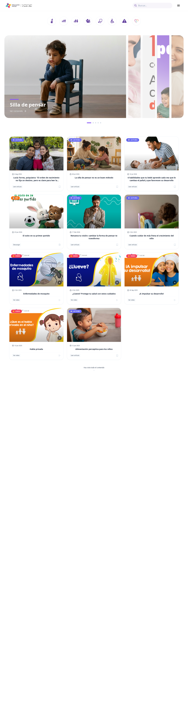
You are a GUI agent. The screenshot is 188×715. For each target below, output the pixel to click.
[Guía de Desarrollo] (136, 21)
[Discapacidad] (112, 21)
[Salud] (100, 21)
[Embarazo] (51, 21)
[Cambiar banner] (87, 122)
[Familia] (75, 21)
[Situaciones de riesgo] (124, 21)
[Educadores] (88, 21)
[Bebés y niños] (63, 21)
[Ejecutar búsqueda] (135, 5)
